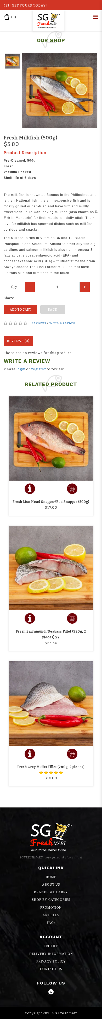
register (38, 369)
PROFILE (51, 946)
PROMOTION (51, 907)
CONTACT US (51, 969)
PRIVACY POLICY (51, 961)
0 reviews (37, 323)
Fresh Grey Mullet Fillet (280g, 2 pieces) (51, 767)
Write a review (62, 323)
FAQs (51, 923)
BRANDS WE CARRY (51, 892)
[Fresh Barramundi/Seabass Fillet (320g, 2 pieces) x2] (51, 568)
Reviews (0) (18, 341)
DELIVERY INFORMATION (51, 954)
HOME (51, 877)
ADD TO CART (20, 309)
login (20, 369)
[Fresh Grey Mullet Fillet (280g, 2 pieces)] (51, 703)
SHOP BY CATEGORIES (51, 900)
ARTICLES (51, 915)
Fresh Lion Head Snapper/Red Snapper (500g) (51, 502)
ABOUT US (51, 884)
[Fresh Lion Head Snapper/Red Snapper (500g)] (51, 438)
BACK (53, 309)
